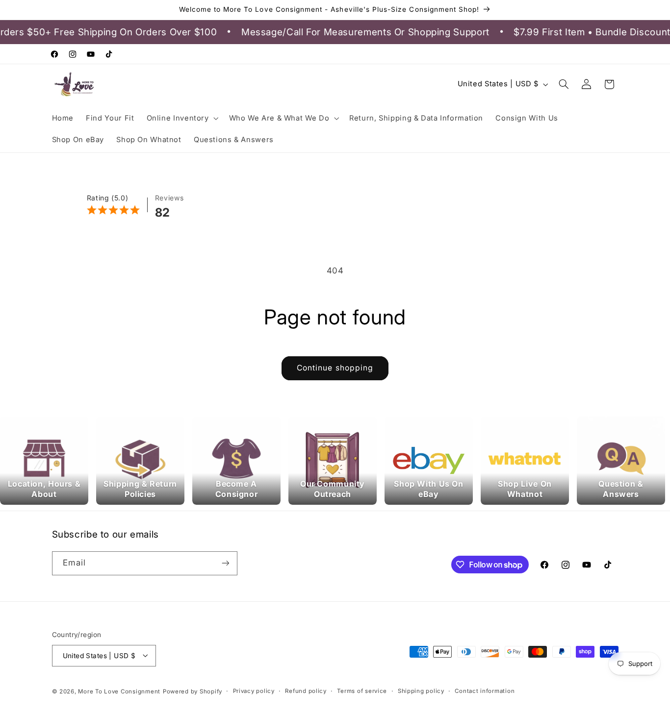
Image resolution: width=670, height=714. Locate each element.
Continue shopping (335, 367)
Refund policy (306, 691)
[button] (181, 118)
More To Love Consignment (119, 691)
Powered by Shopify (192, 691)
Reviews (169, 198)
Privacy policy (254, 691)
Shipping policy (421, 691)
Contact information (485, 691)
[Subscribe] (225, 563)
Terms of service (362, 691)
